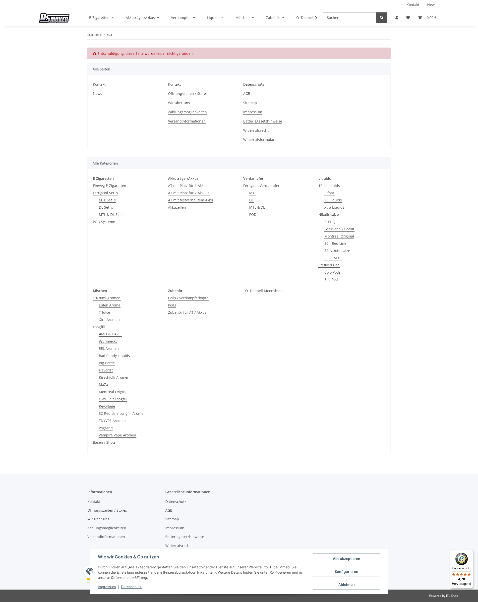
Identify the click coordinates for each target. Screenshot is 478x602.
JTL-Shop (452, 596)
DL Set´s (106, 207)
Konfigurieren (346, 571)
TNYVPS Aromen (112, 420)
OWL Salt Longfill (113, 399)
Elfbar (329, 192)
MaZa (103, 384)
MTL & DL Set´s (111, 214)
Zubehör (175, 290)
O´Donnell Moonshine (264, 290)
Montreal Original (339, 236)
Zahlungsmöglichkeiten (187, 112)
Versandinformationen (187, 121)
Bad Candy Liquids (114, 355)
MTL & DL (257, 207)
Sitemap (250, 102)
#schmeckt (108, 341)
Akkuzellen (177, 207)
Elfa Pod (331, 279)
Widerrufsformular (259, 139)
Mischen (100, 290)
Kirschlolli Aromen (114, 377)
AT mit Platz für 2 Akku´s (188, 192)
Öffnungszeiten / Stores (188, 93)
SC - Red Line (335, 243)
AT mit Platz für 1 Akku (187, 185)
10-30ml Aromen (106, 298)
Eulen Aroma (109, 305)
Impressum (107, 587)
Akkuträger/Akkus (183, 178)
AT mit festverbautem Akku (190, 200)
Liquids (324, 178)
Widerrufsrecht (256, 130)
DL (251, 200)
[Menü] (470, 553)
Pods (172, 305)
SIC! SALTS (333, 257)
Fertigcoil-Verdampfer (261, 185)
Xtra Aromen (109, 319)
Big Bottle (107, 363)
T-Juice (104, 312)
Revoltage (107, 406)
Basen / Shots (104, 442)
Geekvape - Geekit (339, 229)
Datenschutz (131, 587)
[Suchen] (381, 17)
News (431, 4)
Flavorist (106, 370)
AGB (246, 93)
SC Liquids (333, 200)
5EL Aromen (109, 348)
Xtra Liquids (334, 207)
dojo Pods (332, 272)
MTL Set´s (107, 200)
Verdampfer (253, 178)
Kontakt (413, 4)
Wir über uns (179, 102)
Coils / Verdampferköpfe (188, 298)
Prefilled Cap (329, 265)
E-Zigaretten (103, 178)
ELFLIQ (329, 221)
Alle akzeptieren (346, 558)
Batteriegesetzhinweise (262, 121)
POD (252, 214)
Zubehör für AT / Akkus (187, 312)
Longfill (99, 326)
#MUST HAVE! (110, 334)
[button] (396, 17)
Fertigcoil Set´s (105, 192)
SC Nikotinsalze (337, 250)
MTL (252, 192)
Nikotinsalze (328, 214)
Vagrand (106, 427)
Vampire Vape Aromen (117, 435)
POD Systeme (104, 221)
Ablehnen (346, 584)
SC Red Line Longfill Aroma (121, 413)
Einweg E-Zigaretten (109, 185)
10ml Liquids (329, 185)
